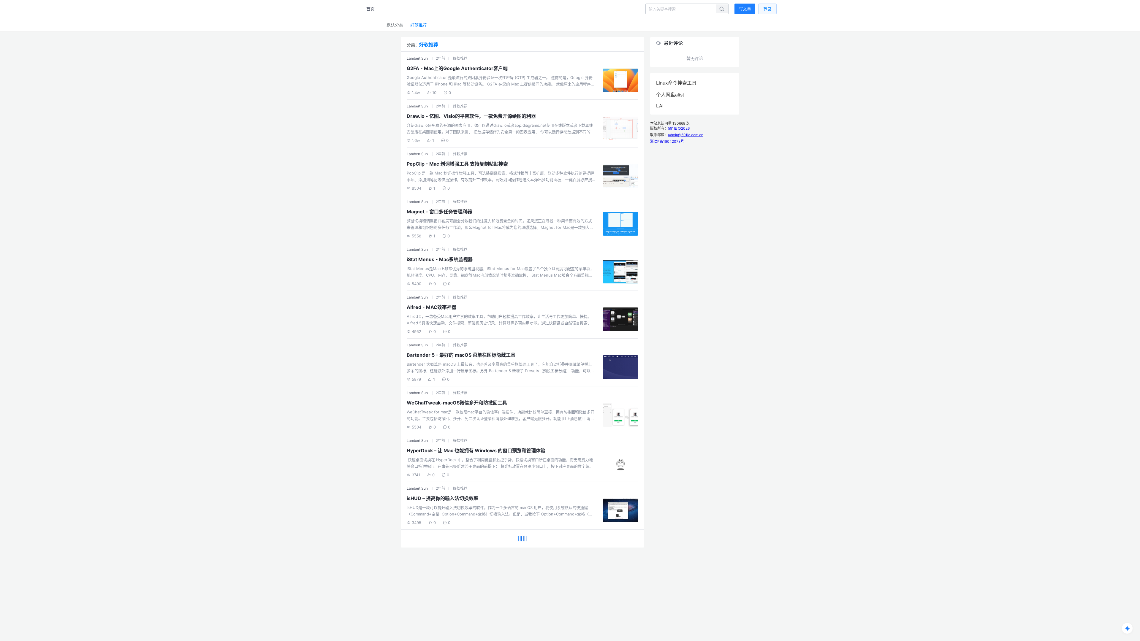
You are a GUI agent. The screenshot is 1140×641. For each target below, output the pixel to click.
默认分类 (395, 24)
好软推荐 (418, 24)
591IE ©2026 (679, 128)
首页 (370, 8)
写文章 (745, 8)
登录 (767, 9)
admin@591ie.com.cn (685, 135)
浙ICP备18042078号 (667, 141)
